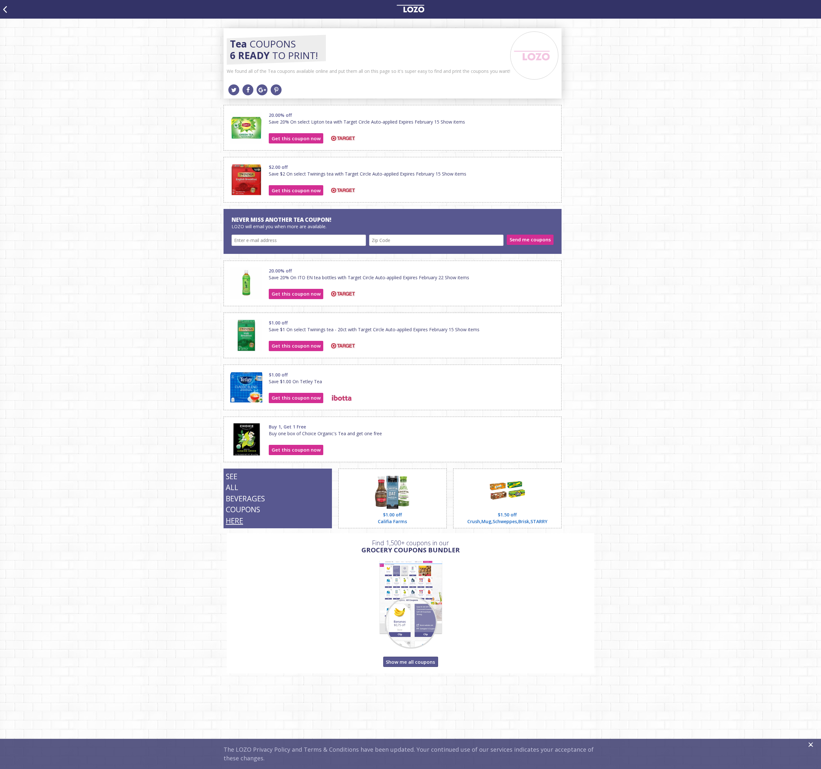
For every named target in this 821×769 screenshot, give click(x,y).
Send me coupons (530, 239)
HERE (234, 520)
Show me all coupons (410, 662)
